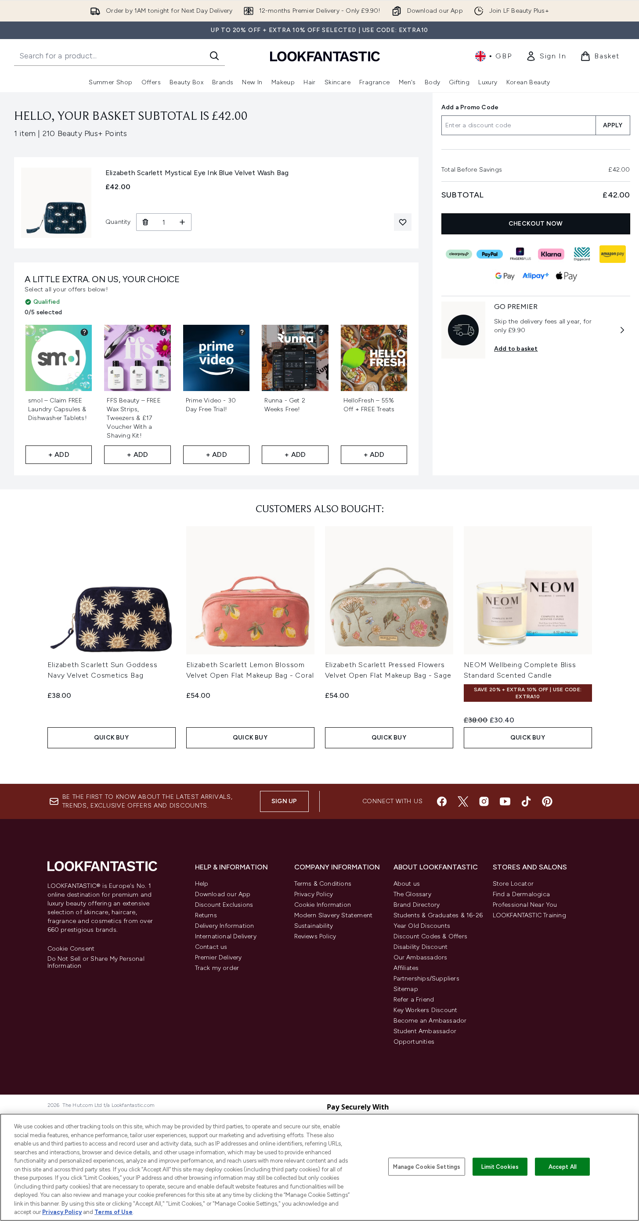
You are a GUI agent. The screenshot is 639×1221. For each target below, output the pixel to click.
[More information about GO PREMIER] (622, 330)
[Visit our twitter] (462, 801)
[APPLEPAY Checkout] (566, 276)
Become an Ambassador (430, 1020)
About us (407, 883)
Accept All (563, 1166)
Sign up (284, 801)
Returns (206, 915)
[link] (545, 56)
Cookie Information (322, 905)
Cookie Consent (71, 948)
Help (202, 883)
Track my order (217, 968)
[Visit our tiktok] (526, 801)
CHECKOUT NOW (536, 223)
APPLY (613, 125)
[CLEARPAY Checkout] (459, 254)
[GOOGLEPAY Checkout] (505, 276)
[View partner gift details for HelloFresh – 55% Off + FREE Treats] (399, 332)
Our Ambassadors (421, 957)
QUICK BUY (111, 737)
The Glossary (412, 894)
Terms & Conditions (323, 883)
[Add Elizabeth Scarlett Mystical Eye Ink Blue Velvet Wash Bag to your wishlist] (403, 222)
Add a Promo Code (469, 107)
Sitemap (406, 989)
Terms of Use (113, 1212)
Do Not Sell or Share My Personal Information (95, 962)
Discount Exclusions (224, 905)
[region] (319, 1167)
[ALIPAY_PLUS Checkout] (535, 276)
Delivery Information (224, 926)
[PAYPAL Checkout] (489, 254)
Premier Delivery (218, 957)
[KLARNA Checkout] (551, 254)
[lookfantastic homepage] (325, 55)
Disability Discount (421, 947)
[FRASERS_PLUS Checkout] (520, 254)
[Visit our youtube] (505, 801)
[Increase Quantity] (182, 222)
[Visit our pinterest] (547, 801)
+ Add (58, 454)
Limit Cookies (500, 1166)
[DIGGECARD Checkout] (582, 254)
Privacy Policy (313, 894)
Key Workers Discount (426, 1010)
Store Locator (513, 883)
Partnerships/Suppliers (426, 978)
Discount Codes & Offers (431, 936)
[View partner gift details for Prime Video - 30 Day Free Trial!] (242, 332)
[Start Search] (214, 55)
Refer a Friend (414, 999)
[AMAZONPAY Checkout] (612, 254)
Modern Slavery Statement (333, 915)
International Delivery (225, 936)
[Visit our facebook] (441, 801)
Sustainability (313, 926)
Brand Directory (417, 905)
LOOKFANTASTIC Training (529, 915)
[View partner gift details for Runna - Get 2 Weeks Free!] (321, 332)
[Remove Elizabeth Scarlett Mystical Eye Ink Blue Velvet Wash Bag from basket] (145, 222)
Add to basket (516, 348)
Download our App (223, 894)
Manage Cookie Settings (426, 1166)
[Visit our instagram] (484, 801)
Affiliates (406, 968)
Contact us (211, 947)
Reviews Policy (315, 936)
